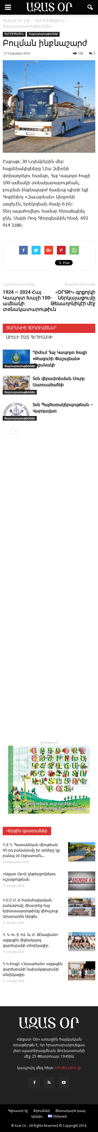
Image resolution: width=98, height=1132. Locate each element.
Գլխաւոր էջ (18, 1110)
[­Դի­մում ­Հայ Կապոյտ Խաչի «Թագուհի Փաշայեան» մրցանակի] (16, 359)
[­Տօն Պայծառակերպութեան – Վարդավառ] (16, 411)
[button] (90, 7)
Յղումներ (41, 1110)
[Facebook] (34, 1083)
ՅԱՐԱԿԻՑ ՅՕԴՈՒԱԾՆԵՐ (31, 328)
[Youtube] (63, 1083)
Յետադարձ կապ (70, 1110)
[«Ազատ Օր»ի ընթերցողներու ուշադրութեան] (81, 881)
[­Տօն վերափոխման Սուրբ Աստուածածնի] (16, 385)
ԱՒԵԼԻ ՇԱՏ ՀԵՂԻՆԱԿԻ (29, 337)
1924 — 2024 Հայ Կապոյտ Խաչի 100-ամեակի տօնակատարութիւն (29, 300)
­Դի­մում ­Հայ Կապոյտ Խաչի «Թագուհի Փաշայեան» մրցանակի (60, 359)
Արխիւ (37, 1116)
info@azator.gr (68, 1067)
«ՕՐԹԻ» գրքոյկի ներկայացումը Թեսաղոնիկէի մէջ (73, 297)
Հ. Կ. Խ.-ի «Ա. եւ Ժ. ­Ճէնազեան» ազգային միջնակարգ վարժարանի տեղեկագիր (30, 940)
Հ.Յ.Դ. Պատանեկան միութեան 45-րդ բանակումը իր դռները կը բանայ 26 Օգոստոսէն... (31, 850)
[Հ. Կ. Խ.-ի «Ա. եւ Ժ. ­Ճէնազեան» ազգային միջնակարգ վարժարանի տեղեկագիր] (81, 941)
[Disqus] (49, 517)
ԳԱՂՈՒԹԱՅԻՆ (14, 34)
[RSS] (49, 1083)
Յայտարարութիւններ (43, 34)
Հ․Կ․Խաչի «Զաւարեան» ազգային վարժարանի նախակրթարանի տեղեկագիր (32, 969)
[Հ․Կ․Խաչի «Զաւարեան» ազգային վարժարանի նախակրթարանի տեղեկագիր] (81, 970)
